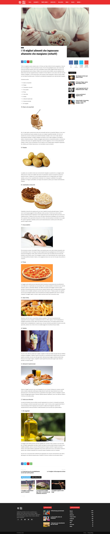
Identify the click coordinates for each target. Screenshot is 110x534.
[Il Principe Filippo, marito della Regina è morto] (71, 83)
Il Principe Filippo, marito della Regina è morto (82, 82)
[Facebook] (22, 61)
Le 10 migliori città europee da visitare (56, 471)
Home (22, 6)
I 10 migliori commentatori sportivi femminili (27, 491)
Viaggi (72, 2)
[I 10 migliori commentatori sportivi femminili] (28, 485)
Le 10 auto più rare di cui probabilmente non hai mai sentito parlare (30, 472)
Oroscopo (52, 2)
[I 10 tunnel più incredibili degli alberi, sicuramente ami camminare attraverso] (43, 485)
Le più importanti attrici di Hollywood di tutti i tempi (82, 89)
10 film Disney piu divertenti (57, 510)
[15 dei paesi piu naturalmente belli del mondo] (46, 524)
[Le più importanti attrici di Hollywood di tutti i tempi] (71, 90)
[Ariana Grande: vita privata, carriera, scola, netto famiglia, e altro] (71, 102)
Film (30, 2)
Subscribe (86, 60)
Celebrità (36, 2)
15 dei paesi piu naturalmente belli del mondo (58, 523)
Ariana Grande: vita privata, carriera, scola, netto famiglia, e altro (82, 102)
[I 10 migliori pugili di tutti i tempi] (58, 485)
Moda (67, 2)
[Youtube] (32, 519)
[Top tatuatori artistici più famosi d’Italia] (71, 77)
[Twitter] (25, 61)
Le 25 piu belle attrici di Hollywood (56, 517)
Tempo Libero (44, 2)
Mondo (78, 2)
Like (71, 60)
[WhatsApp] (31, 61)
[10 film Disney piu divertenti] (46, 512)
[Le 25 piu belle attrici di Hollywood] (46, 518)
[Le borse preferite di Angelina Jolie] (71, 96)
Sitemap (84, 532)
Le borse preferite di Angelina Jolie (80, 95)
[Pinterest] (28, 61)
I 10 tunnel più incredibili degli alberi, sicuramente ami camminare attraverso (43, 492)
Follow (76, 60)
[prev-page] (22, 496)
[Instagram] (21, 519)
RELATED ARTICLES (26, 477)
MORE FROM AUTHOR (36, 477)
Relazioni (60, 2)
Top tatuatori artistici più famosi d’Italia (82, 76)
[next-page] (24, 496)
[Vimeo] (28, 519)
